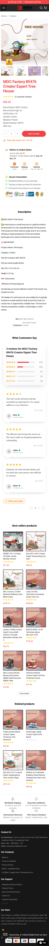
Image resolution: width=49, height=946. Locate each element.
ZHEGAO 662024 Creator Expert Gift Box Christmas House (35, 675)
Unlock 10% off (5, 934)
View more (24, 694)
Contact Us (6, 896)
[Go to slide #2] (21, 71)
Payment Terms (7, 888)
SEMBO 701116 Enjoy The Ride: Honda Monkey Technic (12, 556)
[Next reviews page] (43, 508)
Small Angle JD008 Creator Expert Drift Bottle (34, 734)
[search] (41, 7)
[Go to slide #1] (7, 71)
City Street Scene (29, 323)
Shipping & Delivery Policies (12, 884)
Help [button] (44, 943)
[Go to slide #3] (34, 71)
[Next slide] (44, 42)
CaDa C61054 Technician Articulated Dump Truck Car (35, 594)
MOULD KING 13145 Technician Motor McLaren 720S (34, 632)
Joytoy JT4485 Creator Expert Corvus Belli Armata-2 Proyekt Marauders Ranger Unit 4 (12, 635)
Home (4, 16)
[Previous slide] (5, 42)
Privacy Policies (7, 865)
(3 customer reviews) (23, 97)
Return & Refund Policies (11, 892)
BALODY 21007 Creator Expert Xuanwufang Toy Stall (36, 556)
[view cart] (45, 7)
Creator (13, 16)
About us (5, 857)
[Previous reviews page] (30, 508)
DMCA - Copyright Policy (11, 869)
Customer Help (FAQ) (9, 899)
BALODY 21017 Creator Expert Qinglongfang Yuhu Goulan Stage (12, 775)
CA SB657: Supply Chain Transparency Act (17, 872)
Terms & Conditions (9, 861)
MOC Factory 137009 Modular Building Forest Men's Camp (12, 594)
